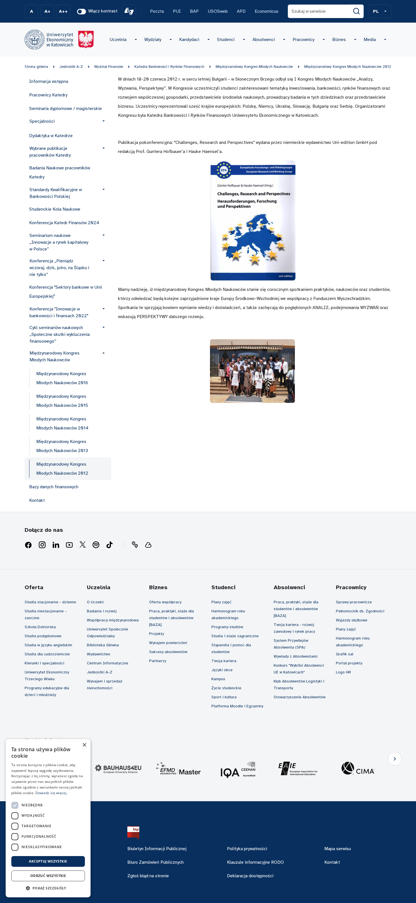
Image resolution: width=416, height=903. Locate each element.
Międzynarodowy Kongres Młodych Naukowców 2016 (62, 378)
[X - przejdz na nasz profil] (83, 545)
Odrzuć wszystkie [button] (48, 875)
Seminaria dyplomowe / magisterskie (65, 108)
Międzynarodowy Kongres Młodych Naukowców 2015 (62, 401)
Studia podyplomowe (43, 636)
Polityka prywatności (247, 849)
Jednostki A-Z (71, 66)
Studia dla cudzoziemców (47, 654)
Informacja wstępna (48, 81)
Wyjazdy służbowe (351, 620)
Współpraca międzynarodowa (113, 620)
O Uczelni (95, 602)
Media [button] (370, 39)
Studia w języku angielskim (48, 645)
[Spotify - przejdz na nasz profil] (96, 545)
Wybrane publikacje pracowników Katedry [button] (50, 152)
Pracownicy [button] (303, 39)
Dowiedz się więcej (51, 792)
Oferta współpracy (165, 602)
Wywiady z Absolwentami (296, 656)
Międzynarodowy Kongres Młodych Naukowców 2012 (347, 66)
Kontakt (37, 500)
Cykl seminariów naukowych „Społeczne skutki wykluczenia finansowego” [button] (59, 334)
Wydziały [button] (152, 39)
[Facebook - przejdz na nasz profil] (28, 545)
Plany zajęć (221, 602)
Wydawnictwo (98, 654)
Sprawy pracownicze (354, 602)
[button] (379, 11)
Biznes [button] (339, 39)
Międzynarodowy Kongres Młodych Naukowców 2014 (62, 423)
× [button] (84, 745)
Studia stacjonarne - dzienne (50, 602)
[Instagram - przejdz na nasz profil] (42, 545)
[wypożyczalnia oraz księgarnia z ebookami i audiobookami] (148, 545)
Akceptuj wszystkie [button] (48, 861)
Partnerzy (157, 660)
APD (241, 11)
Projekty (156, 633)
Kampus (218, 679)
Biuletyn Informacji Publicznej (156, 849)
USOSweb (218, 11)
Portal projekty (349, 663)
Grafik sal (344, 654)
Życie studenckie (226, 688)
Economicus (266, 11)
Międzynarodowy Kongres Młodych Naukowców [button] (54, 356)
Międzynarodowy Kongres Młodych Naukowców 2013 (62, 446)
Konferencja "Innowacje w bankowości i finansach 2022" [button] (58, 312)
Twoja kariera (223, 660)
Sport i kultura (224, 697)
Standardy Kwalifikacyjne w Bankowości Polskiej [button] (55, 193)
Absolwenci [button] (263, 39)
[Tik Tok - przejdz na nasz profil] (109, 545)
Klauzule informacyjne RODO (255, 862)
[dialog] (48, 818)
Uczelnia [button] (118, 39)
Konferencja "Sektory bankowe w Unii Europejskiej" (65, 291)
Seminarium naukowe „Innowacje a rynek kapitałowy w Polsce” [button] (58, 242)
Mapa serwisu (337, 849)
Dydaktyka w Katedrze (51, 136)
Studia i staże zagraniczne (235, 636)
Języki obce (222, 669)
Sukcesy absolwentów (168, 651)
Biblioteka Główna (103, 645)
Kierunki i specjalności (44, 663)
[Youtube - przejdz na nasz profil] (69, 545)
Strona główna (36, 66)
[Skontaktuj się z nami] (134, 545)
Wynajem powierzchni (168, 642)
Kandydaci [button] (189, 39)
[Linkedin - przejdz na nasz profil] (55, 545)
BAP (194, 11)
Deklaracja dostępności (250, 876)
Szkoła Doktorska (40, 627)
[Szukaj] (356, 11)
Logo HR (343, 672)
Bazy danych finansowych (53, 487)
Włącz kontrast (102, 11)
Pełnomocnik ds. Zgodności (360, 611)
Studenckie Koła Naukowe (54, 209)
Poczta (157, 11)
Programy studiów (227, 627)
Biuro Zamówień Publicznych (155, 862)
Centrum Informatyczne (107, 663)
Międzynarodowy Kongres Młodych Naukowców (254, 66)
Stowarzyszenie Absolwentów (299, 697)
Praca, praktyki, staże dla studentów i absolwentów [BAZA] (171, 618)
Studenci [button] (226, 39)
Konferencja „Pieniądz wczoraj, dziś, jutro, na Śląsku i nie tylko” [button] (59, 267)
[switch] (81, 11)
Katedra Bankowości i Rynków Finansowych (169, 66)
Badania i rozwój (102, 611)
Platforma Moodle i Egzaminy (237, 706)
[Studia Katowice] (59, 39)
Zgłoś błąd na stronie (148, 876)
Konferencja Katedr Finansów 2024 (64, 223)
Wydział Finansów (108, 66)
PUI (177, 11)
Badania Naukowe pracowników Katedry (59, 172)
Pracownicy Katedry (48, 95)
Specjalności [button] (42, 121)
